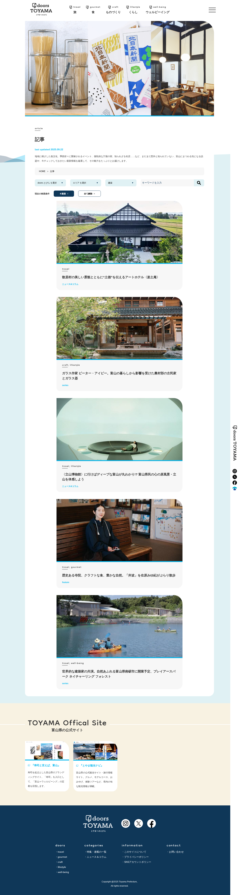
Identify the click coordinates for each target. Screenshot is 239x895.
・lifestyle (60, 867)
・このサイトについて (134, 851)
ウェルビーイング (158, 9)
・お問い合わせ (175, 851)
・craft (59, 862)
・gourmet (61, 856)
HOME (42, 171)
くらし (134, 9)
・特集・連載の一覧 (95, 851)
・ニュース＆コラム (95, 856)
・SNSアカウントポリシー (136, 862)
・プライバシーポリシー (135, 856)
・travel (59, 851)
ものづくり (113, 9)
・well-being (62, 872)
